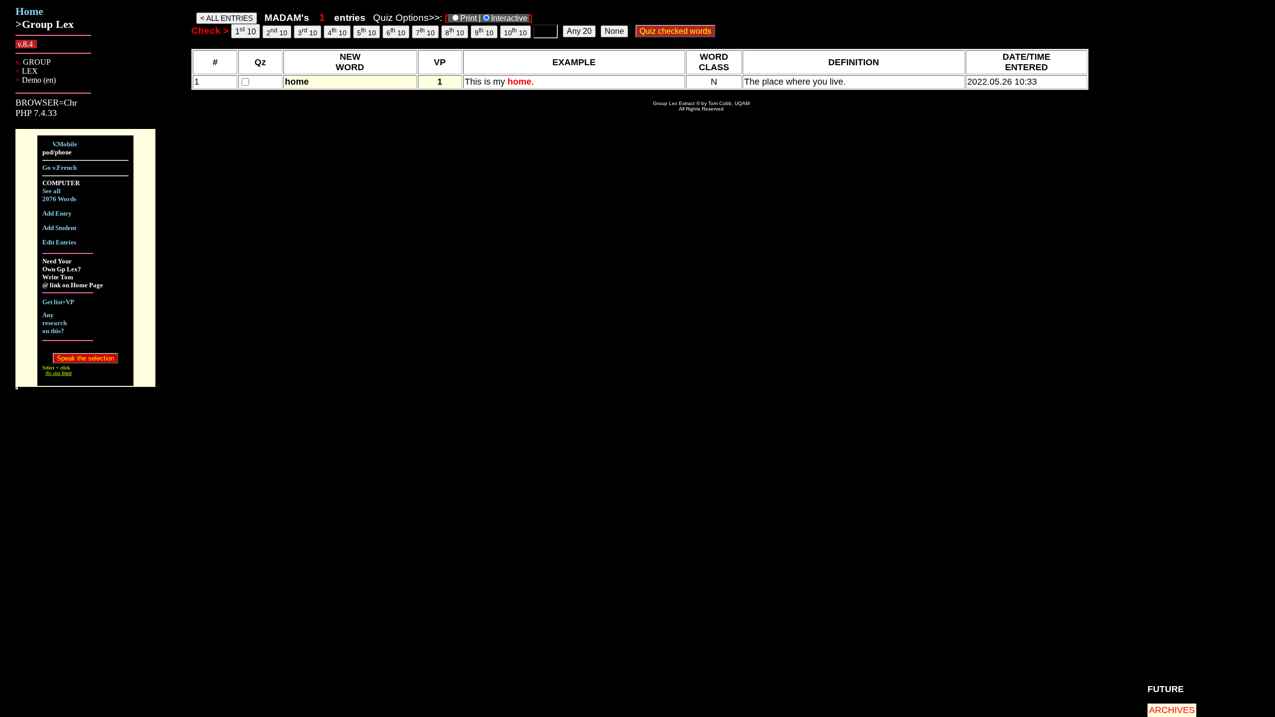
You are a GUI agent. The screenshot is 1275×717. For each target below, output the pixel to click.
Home (29, 11)
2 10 (276, 32)
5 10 (366, 32)
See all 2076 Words (59, 195)
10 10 (515, 32)
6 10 (395, 32)
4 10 (337, 32)
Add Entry (57, 213)
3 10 (307, 32)
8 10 (454, 32)
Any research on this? (54, 323)
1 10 (245, 30)
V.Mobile (64, 144)
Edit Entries (59, 242)
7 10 (425, 32)
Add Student (59, 228)
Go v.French (59, 167)
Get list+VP (58, 302)
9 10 (484, 32)
